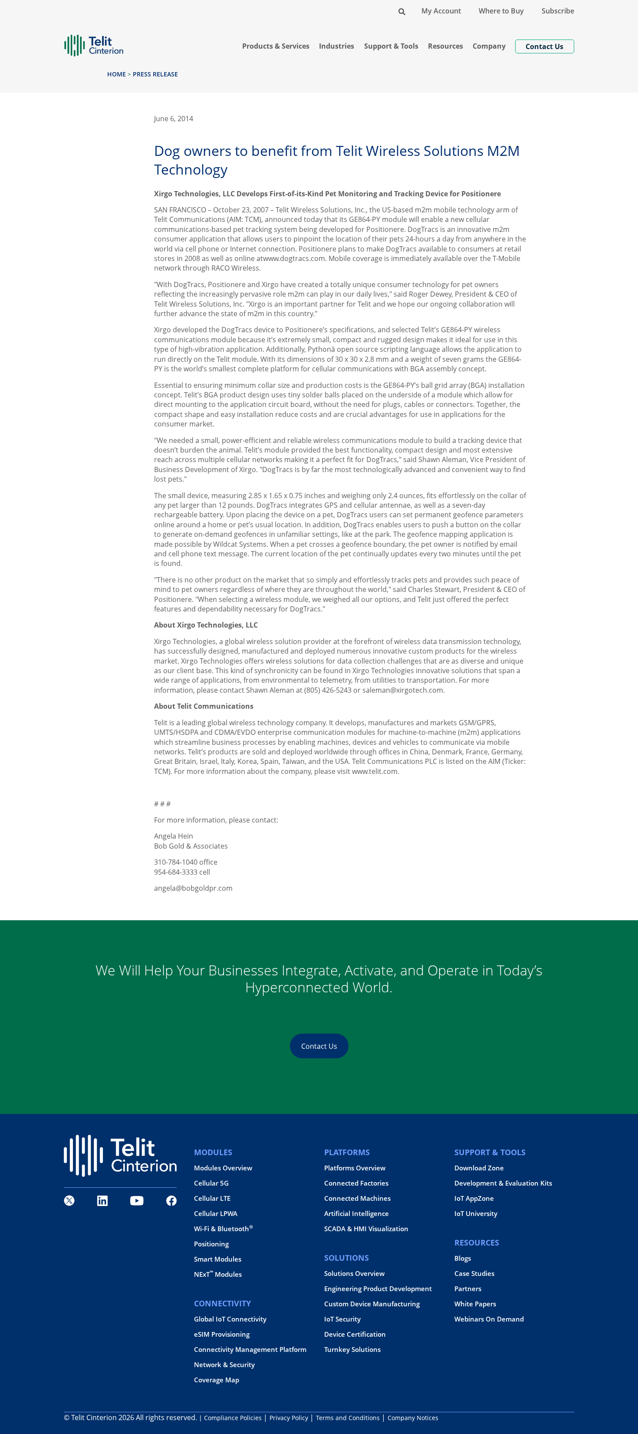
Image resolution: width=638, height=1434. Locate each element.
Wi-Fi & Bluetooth (223, 1229)
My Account (441, 11)
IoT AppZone (474, 1198)
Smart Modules (217, 1259)
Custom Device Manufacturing (372, 1304)
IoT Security (342, 1319)
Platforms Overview (354, 1168)
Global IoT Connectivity (230, 1319)
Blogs (462, 1258)
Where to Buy (501, 11)
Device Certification (355, 1334)
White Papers (475, 1304)
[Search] (401, 11)
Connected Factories (356, 1183)
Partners (467, 1288)
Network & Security (224, 1364)
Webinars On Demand (489, 1319)
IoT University (475, 1213)
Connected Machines (357, 1198)
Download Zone (479, 1168)
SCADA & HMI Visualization (366, 1229)
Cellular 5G (211, 1183)
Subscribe (558, 11)
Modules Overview (223, 1168)
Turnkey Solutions (352, 1349)
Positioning (211, 1244)
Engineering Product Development (378, 1288)
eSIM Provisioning (222, 1334)
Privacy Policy (289, 1418)
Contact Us (319, 1046)
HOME (116, 74)
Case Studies (474, 1273)
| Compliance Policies (230, 1418)
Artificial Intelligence (356, 1213)
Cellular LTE (212, 1198)
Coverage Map (216, 1380)
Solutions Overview (354, 1273)
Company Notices (413, 1418)
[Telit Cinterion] (94, 42)
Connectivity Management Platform (250, 1349)
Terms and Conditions (348, 1418)
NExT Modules (218, 1274)
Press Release (155, 74)
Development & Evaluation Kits (503, 1183)
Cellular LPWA (215, 1213)
